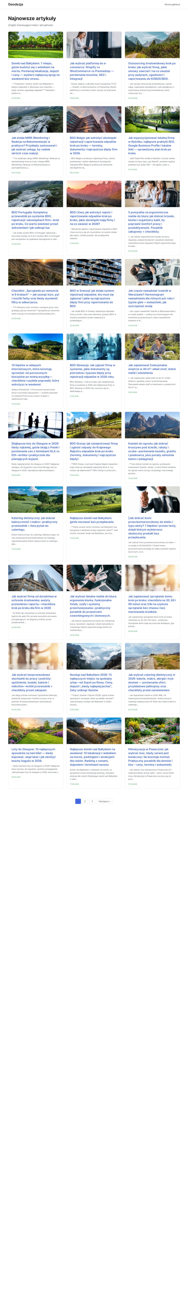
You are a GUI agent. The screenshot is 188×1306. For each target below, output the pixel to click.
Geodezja (15, 4)
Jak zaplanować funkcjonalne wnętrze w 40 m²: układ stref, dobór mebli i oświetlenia (152, 369)
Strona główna (172, 4)
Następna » (105, 801)
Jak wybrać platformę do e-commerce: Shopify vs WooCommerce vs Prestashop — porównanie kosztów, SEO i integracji (92, 71)
